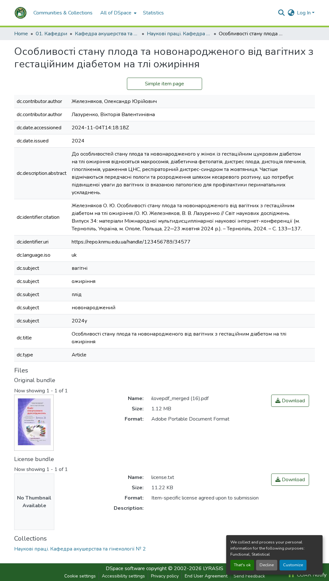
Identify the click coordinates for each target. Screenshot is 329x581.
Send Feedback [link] (249, 576)
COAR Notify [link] (311, 574)
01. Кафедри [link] (51, 33)
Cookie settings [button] (80, 576)
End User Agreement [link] (206, 576)
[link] (290, 401)
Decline (267, 565)
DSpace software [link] (125, 568)
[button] (20, 12)
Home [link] (21, 33)
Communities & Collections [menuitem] (63, 12)
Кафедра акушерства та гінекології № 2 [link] (107, 33)
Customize (293, 565)
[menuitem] (118, 13)
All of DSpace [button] (115, 12)
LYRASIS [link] (213, 568)
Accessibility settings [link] (123, 576)
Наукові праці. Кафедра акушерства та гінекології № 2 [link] (179, 33)
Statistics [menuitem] (153, 12)
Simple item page (164, 83)
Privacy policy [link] (165, 576)
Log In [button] (304, 12)
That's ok (242, 565)
